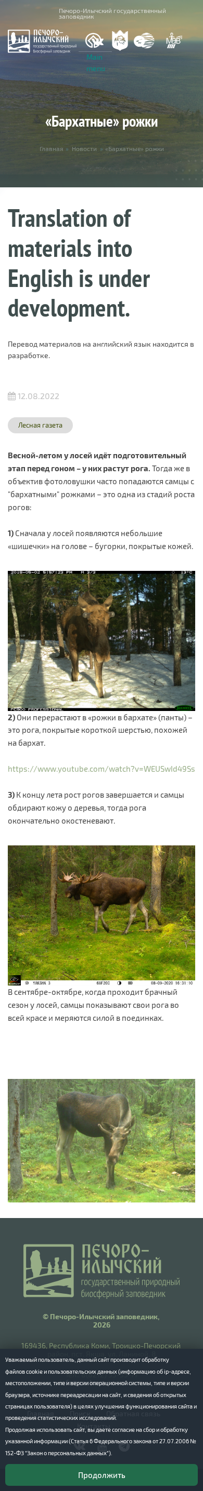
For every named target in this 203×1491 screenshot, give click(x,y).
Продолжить (101, 1475)
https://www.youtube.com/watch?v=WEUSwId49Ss (101, 768)
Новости (84, 148)
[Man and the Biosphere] (173, 41)
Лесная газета (40, 425)
